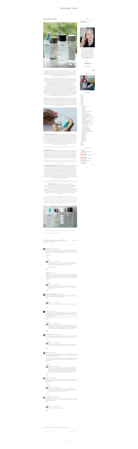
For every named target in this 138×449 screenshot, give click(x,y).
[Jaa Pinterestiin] (76, 240)
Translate (87, 22)
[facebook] (85, 63)
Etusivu (66, 13)
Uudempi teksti (47, 431)
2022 (81, 99)
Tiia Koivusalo (48, 248)
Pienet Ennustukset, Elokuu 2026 (86, 161)
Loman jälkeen (83, 163)
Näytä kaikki (93, 164)
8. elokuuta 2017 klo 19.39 (57, 387)
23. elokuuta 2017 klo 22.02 (56, 397)
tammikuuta (83, 140)
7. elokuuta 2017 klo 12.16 (53, 273)
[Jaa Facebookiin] (75, 240)
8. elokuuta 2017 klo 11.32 (57, 366)
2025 (81, 96)
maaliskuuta (83, 138)
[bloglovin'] (87, 63)
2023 (81, 98)
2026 (81, 95)
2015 (81, 142)
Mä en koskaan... (84, 132)
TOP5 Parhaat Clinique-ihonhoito (87, 120)
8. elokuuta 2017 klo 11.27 (52, 352)
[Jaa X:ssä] (74, 240)
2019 (81, 102)
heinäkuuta (83, 133)
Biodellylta (60, 194)
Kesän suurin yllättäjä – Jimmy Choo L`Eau (87, 125)
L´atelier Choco (84, 112)
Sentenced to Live (84, 160)
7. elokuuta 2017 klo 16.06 (57, 302)
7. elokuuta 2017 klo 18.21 (57, 323)
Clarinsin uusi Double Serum (86, 111)
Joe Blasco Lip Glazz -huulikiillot (87, 131)
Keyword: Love (69, 8)
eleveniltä (48, 156)
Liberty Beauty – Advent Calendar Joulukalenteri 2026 (86, 152)
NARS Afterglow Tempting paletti (86, 158)
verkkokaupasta (59, 177)
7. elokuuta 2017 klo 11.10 (56, 261)
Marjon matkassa (83, 154)
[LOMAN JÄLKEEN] (91, 79)
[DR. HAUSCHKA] (83, 86)
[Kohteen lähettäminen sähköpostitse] (73, 240)
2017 (81, 105)
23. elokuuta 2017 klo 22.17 (57, 406)
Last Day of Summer (85, 126)
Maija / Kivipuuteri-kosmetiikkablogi (52, 294)
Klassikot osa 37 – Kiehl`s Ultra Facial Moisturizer (88, 119)
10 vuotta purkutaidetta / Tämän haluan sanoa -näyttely (87, 155)
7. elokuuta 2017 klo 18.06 (52, 311)
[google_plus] (89, 63)
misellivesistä (46, 72)
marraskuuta (84, 107)
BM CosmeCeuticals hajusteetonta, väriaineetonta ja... (87, 123)
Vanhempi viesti (72, 431)
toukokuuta (83, 136)
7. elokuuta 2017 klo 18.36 (57, 343)
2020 (81, 101)
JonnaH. (49, 261)
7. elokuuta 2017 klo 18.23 (58, 334)
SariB (47, 311)
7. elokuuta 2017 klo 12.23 (57, 284)
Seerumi (46, 186)
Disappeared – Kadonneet (86, 113)
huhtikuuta (83, 137)
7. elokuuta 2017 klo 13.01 (62, 294)
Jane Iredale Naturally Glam (86, 121)
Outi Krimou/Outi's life (50, 334)
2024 (81, 97)
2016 (81, 141)
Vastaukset (48, 259)
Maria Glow (83, 150)
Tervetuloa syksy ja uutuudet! (86, 115)
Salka (46, 352)
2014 (81, 143)
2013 (81, 145)
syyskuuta (83, 109)
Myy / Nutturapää (48, 397)
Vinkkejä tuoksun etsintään (86, 128)
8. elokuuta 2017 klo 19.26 (52, 378)
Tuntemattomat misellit (85, 129)
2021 (81, 100)
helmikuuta (83, 139)
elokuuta (83, 110)
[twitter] (84, 63)
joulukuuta (83, 106)
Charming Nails (83, 157)
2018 (81, 104)
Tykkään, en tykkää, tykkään (86, 130)
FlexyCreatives (71, 441)
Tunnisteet (71, 13)
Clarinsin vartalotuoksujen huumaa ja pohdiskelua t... (88, 117)
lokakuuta (83, 108)
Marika (47, 378)
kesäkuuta (83, 134)
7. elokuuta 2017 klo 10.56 (54, 248)
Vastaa (47, 257)
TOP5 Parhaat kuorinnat (86, 127)
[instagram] (86, 63)
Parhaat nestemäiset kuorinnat (86, 114)
